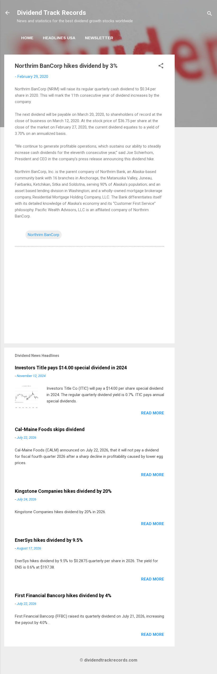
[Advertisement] (196, 134)
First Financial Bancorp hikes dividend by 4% (63, 595)
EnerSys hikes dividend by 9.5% (49, 540)
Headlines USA (59, 38)
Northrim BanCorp (43, 234)
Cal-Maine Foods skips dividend (50, 429)
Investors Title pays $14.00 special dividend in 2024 (71, 367)
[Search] (209, 14)
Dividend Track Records (51, 12)
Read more (152, 413)
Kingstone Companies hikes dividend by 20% (63, 491)
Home (27, 38)
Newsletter (99, 38)
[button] (161, 67)
